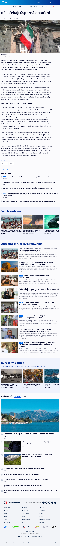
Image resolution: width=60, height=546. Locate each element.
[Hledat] (51, 2)
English (14, 542)
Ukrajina (15, 7)
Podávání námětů (26, 519)
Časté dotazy (7, 522)
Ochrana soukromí (22, 542)
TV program (7, 507)
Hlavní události (7, 7)
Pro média (24, 507)
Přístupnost (30, 542)
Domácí (26, 7)
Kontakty (41, 522)
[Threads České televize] (55, 502)
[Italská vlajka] (30, 36)
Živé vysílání (42, 507)
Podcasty (41, 513)
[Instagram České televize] (43, 502)
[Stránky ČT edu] (54, 526)
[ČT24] (4, 2)
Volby (20, 7)
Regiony (36, 7)
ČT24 (11, 163)
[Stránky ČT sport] (16, 526)
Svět (31, 7)
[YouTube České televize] (49, 502)
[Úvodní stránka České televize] (12, 502)
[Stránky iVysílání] (26, 526)
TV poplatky (25, 510)
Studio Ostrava (25, 513)
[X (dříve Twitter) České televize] (52, 502)
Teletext (6, 513)
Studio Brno (42, 510)
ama (2, 17)
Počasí (23, 516)
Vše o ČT (24, 522)
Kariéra (41, 516)
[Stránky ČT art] (45, 526)
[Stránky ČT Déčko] (37, 526)
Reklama (6, 510)
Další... (42, 7)
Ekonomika (4, 163)
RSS (55, 542)
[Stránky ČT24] (6, 526)
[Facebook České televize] (46, 502)
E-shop (5, 519)
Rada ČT (6, 516)
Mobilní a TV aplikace (44, 519)
